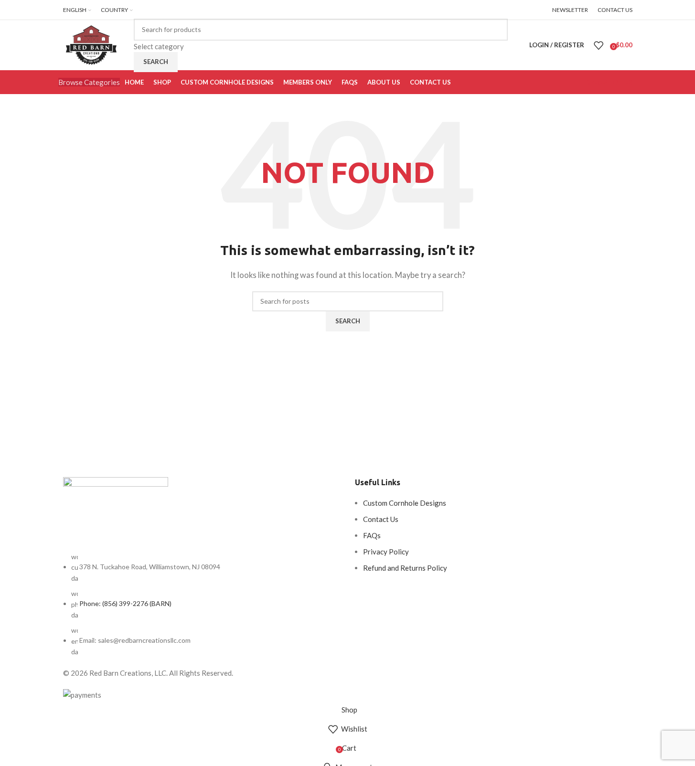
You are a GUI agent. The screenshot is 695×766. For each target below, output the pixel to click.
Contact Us (380, 519)
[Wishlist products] (598, 45)
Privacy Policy (386, 551)
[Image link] (115, 513)
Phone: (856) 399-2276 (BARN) (125, 603)
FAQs (372, 535)
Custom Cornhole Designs (404, 503)
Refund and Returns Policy (405, 568)
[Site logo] (91, 44)
